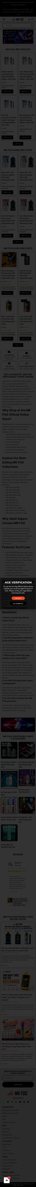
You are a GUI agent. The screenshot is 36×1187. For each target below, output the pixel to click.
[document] (18, 593)
